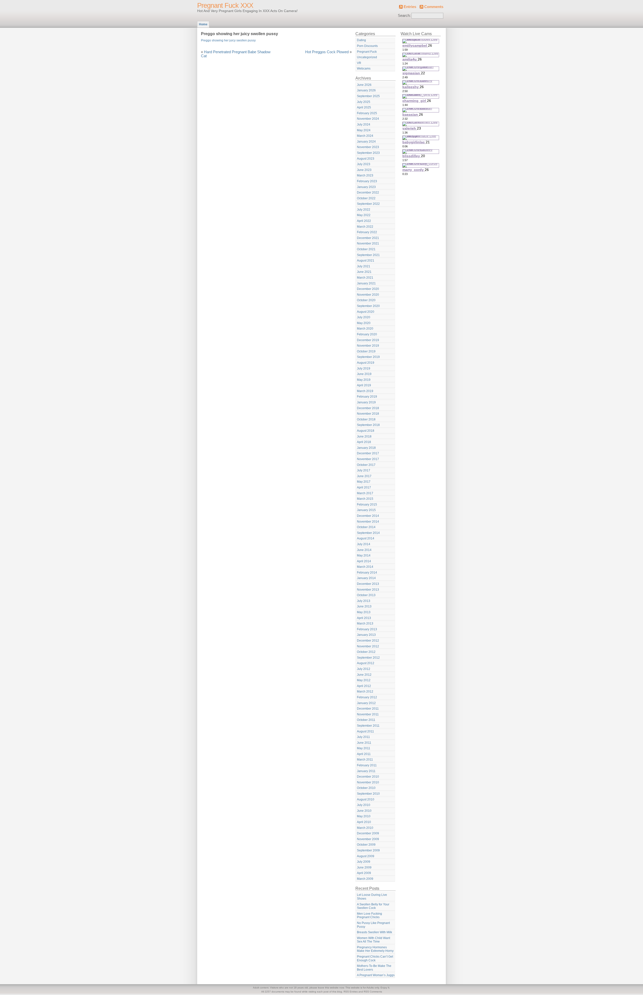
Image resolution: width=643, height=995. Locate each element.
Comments (433, 7)
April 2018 (364, 442)
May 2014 (363, 555)
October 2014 (366, 527)
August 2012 (365, 663)
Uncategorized (367, 57)
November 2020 (368, 294)
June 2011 (364, 742)
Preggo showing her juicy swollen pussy (228, 40)
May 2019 (363, 380)
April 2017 (364, 487)
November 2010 (368, 782)
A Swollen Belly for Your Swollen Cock (373, 906)
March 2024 (365, 136)
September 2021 (368, 255)
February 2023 (367, 181)
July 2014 (363, 544)
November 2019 (368, 345)
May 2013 (363, 612)
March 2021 (365, 277)
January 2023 (366, 187)
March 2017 (365, 493)
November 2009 (368, 839)
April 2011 (364, 754)
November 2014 (368, 521)
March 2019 (365, 391)
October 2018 (366, 419)
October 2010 (366, 788)
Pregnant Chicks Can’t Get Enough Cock (375, 958)
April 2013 (364, 618)
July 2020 (363, 317)
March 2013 (365, 623)
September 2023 (368, 153)
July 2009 (363, 861)
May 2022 (363, 215)
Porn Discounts (367, 46)
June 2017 (364, 476)
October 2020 (366, 300)
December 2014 (368, 516)
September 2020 (368, 306)
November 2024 (368, 118)
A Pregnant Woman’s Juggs (376, 975)
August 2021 (365, 260)
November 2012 (368, 646)
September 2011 (368, 725)
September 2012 (368, 657)
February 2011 (367, 765)
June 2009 (364, 867)
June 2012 (364, 674)
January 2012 (366, 703)
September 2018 (368, 425)
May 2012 (363, 680)
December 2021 (368, 238)
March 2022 (365, 226)
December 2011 (368, 708)
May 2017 (363, 481)
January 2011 (366, 771)
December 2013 (368, 584)
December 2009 (368, 833)
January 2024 (366, 141)
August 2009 (365, 856)
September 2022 (368, 204)
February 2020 (367, 334)
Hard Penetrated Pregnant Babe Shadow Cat (236, 54)
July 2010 (363, 805)
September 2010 (368, 793)
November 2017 (368, 459)
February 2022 (367, 232)
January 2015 (366, 510)
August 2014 (365, 538)
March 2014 (365, 567)
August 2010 (365, 799)
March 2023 (365, 175)
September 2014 (368, 533)
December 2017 (368, 453)
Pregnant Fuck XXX (225, 5)
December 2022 (368, 192)
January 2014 (366, 578)
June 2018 (364, 436)
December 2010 (368, 776)
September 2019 (368, 357)
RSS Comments (373, 991)
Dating (361, 40)
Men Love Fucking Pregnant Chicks (369, 915)
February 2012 (367, 697)
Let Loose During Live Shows (372, 896)
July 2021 (363, 266)
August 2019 (365, 362)
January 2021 (366, 283)
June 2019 (364, 374)
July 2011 (363, 737)
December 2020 (368, 289)
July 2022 (363, 209)
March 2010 (365, 828)
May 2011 (363, 748)
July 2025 (363, 102)
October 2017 (366, 465)
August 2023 (365, 158)
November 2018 (368, 413)
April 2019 (364, 385)
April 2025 (364, 107)
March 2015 (365, 499)
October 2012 (366, 652)
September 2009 (368, 850)
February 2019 (367, 396)
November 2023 (368, 147)
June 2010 (364, 811)
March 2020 (365, 328)
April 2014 (364, 561)
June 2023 (364, 170)
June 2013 (364, 606)
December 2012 (368, 640)
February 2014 (367, 572)
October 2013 (366, 595)
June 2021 (364, 272)
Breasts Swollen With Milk (374, 932)
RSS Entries (351, 991)
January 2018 (366, 448)
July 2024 (363, 124)
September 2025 (368, 96)
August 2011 (365, 731)
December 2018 (368, 408)
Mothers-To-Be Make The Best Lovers (374, 967)
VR (359, 63)
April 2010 (364, 822)
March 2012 (365, 691)
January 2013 (366, 635)
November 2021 (368, 243)
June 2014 (364, 550)
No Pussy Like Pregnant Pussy (373, 924)
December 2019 (368, 340)
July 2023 (363, 164)
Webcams (363, 68)
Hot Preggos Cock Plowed (327, 52)
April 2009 (364, 873)
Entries (410, 7)
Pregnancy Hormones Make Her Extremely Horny (375, 949)
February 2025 (367, 113)
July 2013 (363, 601)
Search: (404, 16)
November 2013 (368, 589)
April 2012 (364, 686)
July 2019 (363, 368)
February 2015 (367, 504)
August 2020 (365, 312)
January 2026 (366, 90)
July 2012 (363, 669)
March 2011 (365, 759)
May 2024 (363, 130)
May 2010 (363, 816)
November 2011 (368, 714)
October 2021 (366, 249)
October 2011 (366, 720)
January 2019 (366, 402)
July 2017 (363, 470)
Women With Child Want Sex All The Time (373, 940)
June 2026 (364, 85)
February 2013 (367, 629)
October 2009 (366, 844)
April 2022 (364, 221)
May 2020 (363, 323)
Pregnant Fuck (367, 51)
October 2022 (366, 198)
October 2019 (366, 351)
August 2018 (365, 430)
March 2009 (365, 879)
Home (203, 24)
